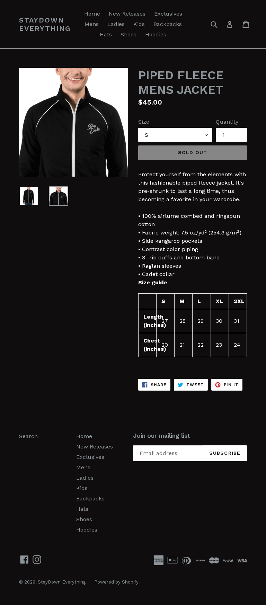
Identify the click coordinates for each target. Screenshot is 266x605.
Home (92, 13)
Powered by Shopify (116, 582)
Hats (106, 34)
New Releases (127, 13)
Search (28, 436)
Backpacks (167, 24)
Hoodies (155, 34)
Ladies (116, 24)
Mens (92, 24)
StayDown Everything (45, 24)
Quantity (227, 121)
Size (143, 121)
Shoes (128, 34)
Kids (139, 24)
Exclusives (168, 13)
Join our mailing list (161, 435)
